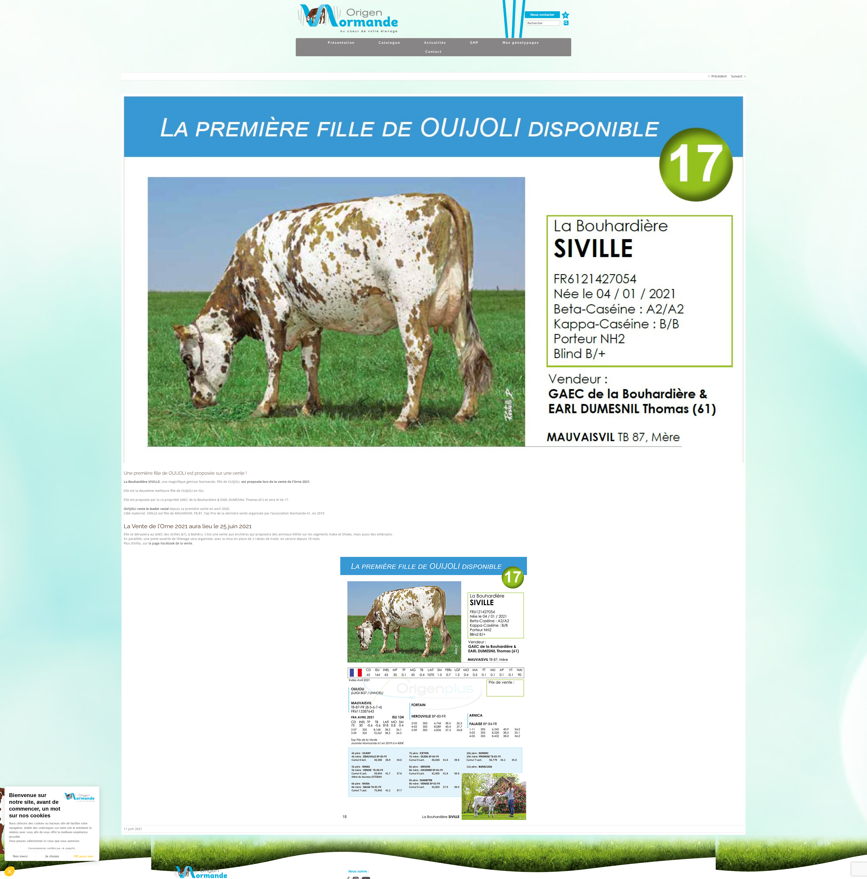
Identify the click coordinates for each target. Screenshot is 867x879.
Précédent (719, 76)
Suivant (736, 76)
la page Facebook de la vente (170, 543)
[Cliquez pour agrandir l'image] (433, 689)
